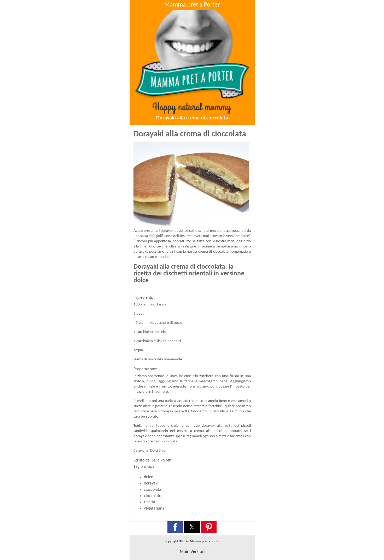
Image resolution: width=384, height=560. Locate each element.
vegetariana (154, 508)
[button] (175, 527)
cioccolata (152, 490)
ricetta (149, 502)
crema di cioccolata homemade (223, 252)
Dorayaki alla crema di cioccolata (192, 118)
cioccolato (152, 496)
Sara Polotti (161, 460)
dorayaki (151, 483)
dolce (148, 477)
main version (192, 551)
